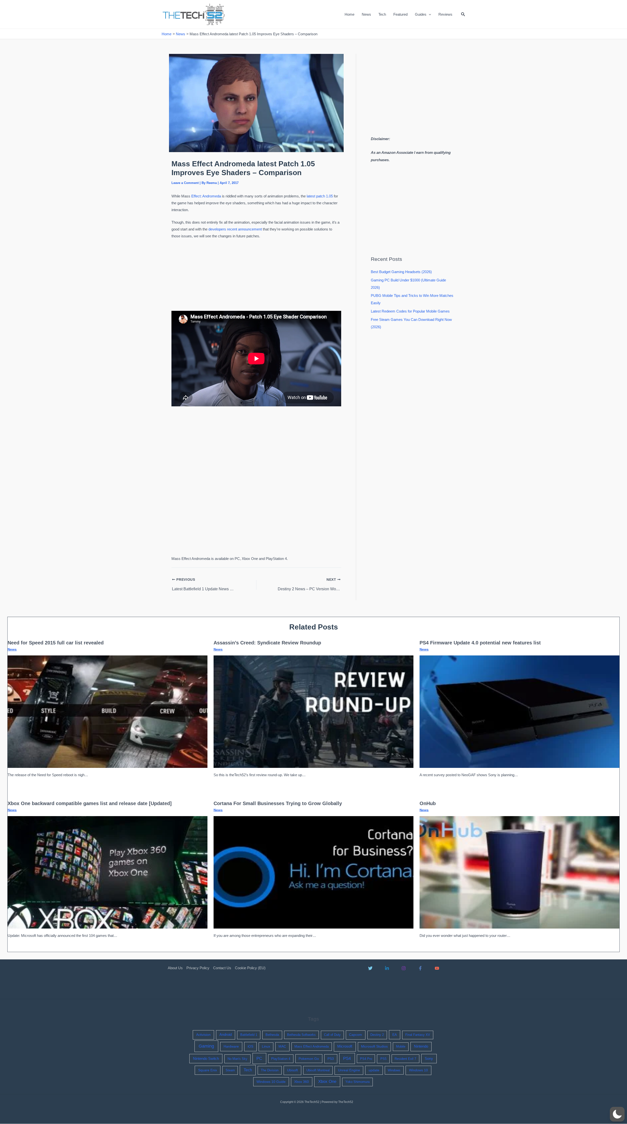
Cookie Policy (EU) (250, 968)
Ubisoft (292, 1070)
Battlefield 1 (248, 1035)
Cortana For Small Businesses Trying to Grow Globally (278, 803)
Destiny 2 (377, 1035)
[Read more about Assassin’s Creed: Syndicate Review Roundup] (313, 711)
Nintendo (421, 1046)
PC (259, 1058)
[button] (428, 14)
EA (394, 1035)
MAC (282, 1046)
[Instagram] (403, 968)
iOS (250, 1046)
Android (225, 1035)
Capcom (355, 1035)
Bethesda (272, 1035)
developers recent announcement (235, 229)
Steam (230, 1070)
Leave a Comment (185, 183)
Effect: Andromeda (206, 196)
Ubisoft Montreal (318, 1070)
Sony (429, 1059)
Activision (203, 1035)
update (374, 1070)
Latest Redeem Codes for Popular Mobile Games (410, 311)
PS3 (330, 1059)
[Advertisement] (256, 276)
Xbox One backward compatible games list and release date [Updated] (90, 803)
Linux (266, 1046)
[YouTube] (437, 968)
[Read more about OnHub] (519, 872)
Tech (382, 14)
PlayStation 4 (280, 1059)
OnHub (428, 803)
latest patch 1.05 (320, 196)
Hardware (231, 1046)
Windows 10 (418, 1070)
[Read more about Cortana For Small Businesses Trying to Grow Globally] (313, 872)
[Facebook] (420, 968)
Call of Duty (332, 1035)
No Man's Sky (237, 1059)
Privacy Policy (197, 968)
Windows (394, 1070)
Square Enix (207, 1070)
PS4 (347, 1058)
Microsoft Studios (374, 1046)
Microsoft (344, 1046)
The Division (269, 1070)
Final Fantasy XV (417, 1035)
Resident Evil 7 (405, 1059)
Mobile (400, 1046)
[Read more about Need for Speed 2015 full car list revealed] (107, 711)
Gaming (206, 1046)
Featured (400, 14)
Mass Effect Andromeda (311, 1046)
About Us (175, 968)
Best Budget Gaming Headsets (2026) (401, 272)
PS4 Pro (366, 1059)
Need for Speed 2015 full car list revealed (56, 642)
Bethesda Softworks (301, 1035)
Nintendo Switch (206, 1059)
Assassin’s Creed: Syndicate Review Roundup (267, 642)
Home (349, 14)
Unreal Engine (349, 1070)
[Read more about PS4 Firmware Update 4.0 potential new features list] (519, 711)
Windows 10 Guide (271, 1082)
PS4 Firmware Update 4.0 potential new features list (480, 642)
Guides (420, 14)
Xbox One (327, 1081)
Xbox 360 (301, 1082)
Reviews (445, 14)
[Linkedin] (387, 968)
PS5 (383, 1059)
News (366, 14)
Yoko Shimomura (357, 1082)
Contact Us (222, 968)
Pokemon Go (309, 1059)
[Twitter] (370, 968)
